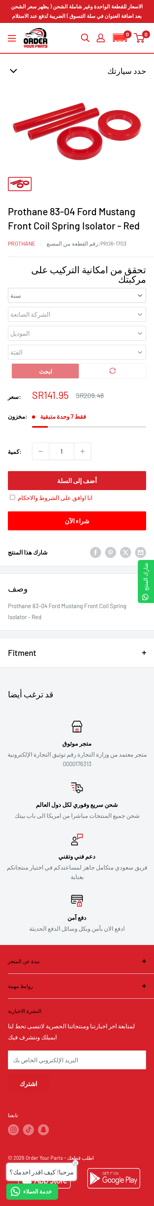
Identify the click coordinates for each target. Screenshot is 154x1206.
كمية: (14, 451)
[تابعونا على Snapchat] (43, 1129)
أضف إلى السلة (77, 480)
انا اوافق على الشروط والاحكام (55, 497)
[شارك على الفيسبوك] (95, 552)
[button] (120, 38)
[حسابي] (101, 38)
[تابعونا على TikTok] (28, 1129)
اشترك (28, 1083)
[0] (140, 38)
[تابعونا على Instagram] (13, 1129)
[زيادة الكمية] (82, 451)
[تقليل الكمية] (40, 451)
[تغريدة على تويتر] (125, 552)
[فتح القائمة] (12, 38)
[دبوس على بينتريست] (110, 552)
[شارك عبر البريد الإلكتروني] (140, 552)
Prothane (21, 243)
